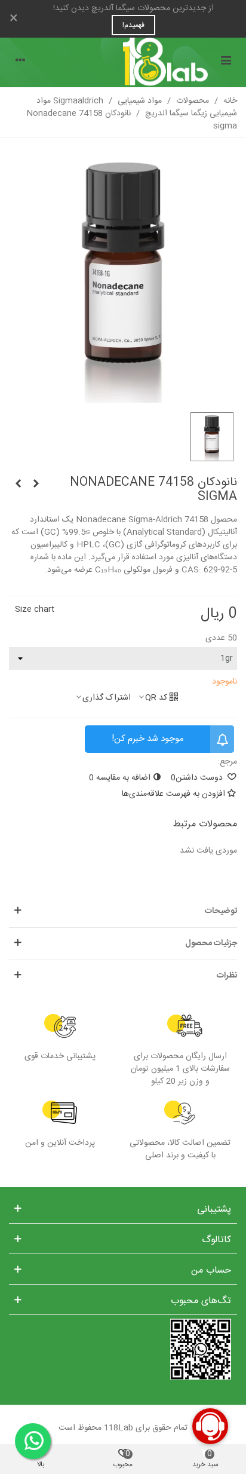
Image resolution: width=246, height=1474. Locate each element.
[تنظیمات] (20, 62)
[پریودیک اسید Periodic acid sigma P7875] (36, 485)
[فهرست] (225, 62)
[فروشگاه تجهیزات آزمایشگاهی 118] (123, 62)
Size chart (34, 609)
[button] (123, 911)
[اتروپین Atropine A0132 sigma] (18, 485)
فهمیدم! (133, 25)
